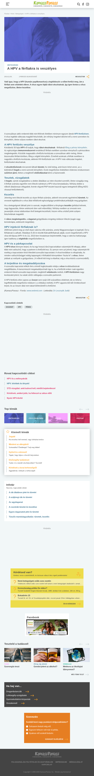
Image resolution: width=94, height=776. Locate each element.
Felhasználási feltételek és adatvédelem (32, 762)
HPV (19, 307)
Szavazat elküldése (54, 739)
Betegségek (20, 14)
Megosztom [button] (80, 77)
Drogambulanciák (14, 691)
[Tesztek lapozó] (47, 644)
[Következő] (86, 409)
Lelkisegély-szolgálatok (16, 695)
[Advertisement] (47, 343)
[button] (83, 4)
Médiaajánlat (76, 762)
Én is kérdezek (69, 604)
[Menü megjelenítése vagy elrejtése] (7, 4)
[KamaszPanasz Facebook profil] (47, 627)
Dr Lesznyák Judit (61, 291)
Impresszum (61, 762)
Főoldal (6, 14)
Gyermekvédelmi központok (18, 699)
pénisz (28, 307)
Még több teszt (77, 674)
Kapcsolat (47, 765)
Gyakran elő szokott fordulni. (41, 733)
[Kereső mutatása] (78, 4)
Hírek (12, 14)
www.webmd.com (34, 291)
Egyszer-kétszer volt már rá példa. (43, 730)
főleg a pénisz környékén (76, 148)
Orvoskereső (12, 703)
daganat (9, 307)
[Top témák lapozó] (47, 409)
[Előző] (80, 409)
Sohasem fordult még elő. (40, 726)
